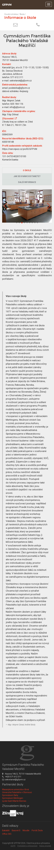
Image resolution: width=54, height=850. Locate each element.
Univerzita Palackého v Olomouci (17, 792)
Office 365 (6, 834)
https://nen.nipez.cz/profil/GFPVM (19, 149)
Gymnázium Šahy (10, 795)
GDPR (13, 846)
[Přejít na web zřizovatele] (16, 118)
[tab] (27, 170)
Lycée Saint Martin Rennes (14, 801)
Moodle (26, 830)
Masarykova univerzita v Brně (15, 789)
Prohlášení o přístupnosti (27, 846)
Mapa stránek (45, 846)
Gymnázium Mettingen (12, 798)
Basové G (16, 830)
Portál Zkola (37, 830)
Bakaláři (6, 830)
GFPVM (7, 4)
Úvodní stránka (11, 14)
